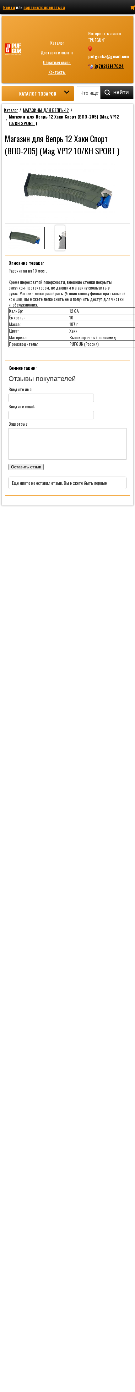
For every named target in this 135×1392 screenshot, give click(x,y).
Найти (121, 92)
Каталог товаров (37, 93)
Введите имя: (20, 389)
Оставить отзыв (26, 467)
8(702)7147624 (109, 66)
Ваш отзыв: (18, 424)
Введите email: (21, 406)
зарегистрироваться (44, 7)
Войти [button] (9, 7)
